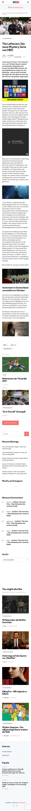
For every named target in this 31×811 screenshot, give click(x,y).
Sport (4, 374)
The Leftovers (8, 348)
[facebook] (14, 806)
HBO (5, 345)
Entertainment (8, 38)
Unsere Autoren (7, 751)
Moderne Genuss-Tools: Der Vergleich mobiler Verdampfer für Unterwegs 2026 (14, 472)
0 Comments (18, 57)
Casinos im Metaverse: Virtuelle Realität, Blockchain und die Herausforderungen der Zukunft (14, 466)
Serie (13, 345)
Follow (16, 490)
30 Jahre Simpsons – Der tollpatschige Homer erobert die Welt (15, 729)
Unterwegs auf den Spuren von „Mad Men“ (14, 656)
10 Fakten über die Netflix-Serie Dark (14, 621)
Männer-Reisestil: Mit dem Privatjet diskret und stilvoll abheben (15, 459)
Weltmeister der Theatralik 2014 (14, 379)
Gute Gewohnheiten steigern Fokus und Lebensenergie (14, 448)
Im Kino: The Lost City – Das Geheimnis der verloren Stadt (15, 504)
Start (3, 13)
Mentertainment (7, 407)
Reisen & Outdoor (8, 652)
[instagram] (17, 806)
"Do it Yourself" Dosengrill (13, 411)
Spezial (5, 766)
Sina (5, 626)
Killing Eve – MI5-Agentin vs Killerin (14, 692)
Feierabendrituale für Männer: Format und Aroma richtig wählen (14, 453)
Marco (5, 662)
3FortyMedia (22, 802)
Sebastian (11, 55)
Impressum (5, 755)
